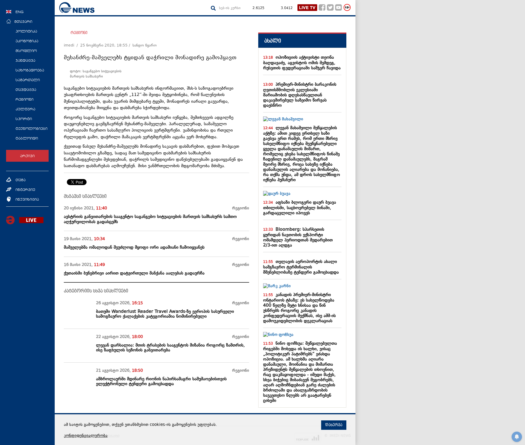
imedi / (72, 45)
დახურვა (333, 425)
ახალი (272, 41)
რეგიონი (79, 33)
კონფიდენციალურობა (86, 436)
